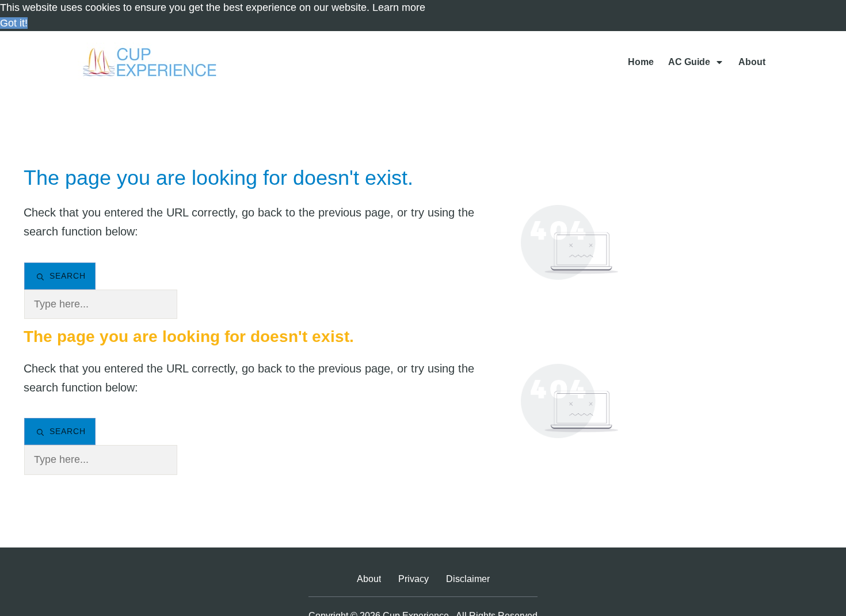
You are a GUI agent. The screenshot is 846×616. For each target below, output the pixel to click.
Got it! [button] (14, 23)
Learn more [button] (398, 7)
